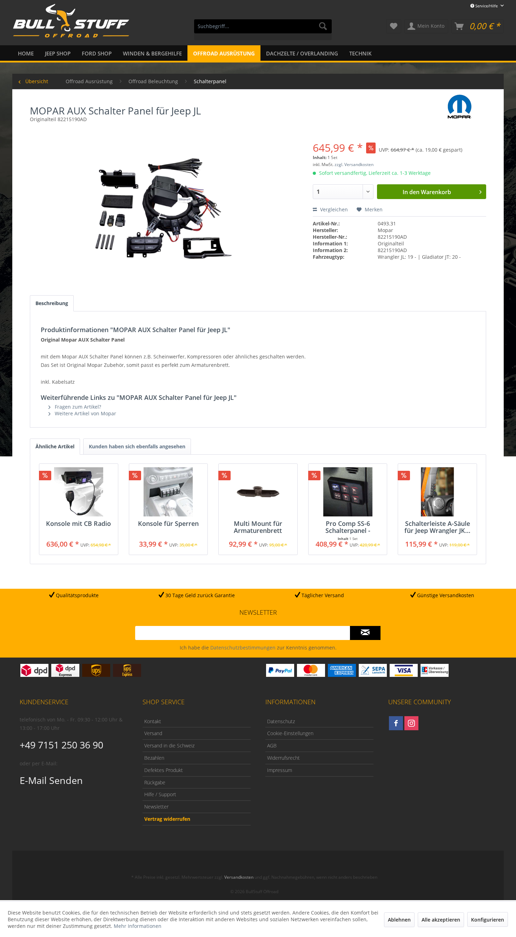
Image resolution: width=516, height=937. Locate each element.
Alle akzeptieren (441, 919)
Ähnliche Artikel (54, 446)
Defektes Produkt (163, 770)
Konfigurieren (487, 919)
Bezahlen (154, 757)
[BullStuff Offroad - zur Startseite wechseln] (71, 25)
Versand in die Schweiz (169, 745)
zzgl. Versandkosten (354, 164)
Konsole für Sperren (168, 524)
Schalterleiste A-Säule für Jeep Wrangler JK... (437, 527)
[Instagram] (411, 723)
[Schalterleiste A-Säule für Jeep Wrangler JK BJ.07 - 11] (437, 491)
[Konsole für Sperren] (168, 491)
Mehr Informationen (137, 926)
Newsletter (156, 806)
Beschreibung (51, 303)
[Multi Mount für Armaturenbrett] (258, 491)
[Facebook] (396, 723)
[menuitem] (263, 29)
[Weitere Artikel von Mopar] (460, 106)
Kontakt (152, 721)
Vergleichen (333, 209)
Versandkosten (238, 877)
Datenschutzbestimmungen (243, 647)
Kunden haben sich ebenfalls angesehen (137, 446)
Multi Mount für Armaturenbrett (258, 527)
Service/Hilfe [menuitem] (486, 5)
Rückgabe (154, 782)
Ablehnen (399, 919)
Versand (153, 733)
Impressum (279, 770)
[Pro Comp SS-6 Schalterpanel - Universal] (348, 491)
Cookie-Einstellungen (290, 733)
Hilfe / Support (160, 794)
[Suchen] (323, 26)
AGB (272, 745)
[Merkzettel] (393, 26)
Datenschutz (281, 721)
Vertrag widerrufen (167, 819)
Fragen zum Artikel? (77, 406)
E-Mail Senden (51, 780)
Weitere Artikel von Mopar (84, 413)
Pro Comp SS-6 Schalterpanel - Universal (347, 527)
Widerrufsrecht (283, 757)
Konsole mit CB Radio (78, 524)
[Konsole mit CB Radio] (78, 491)
